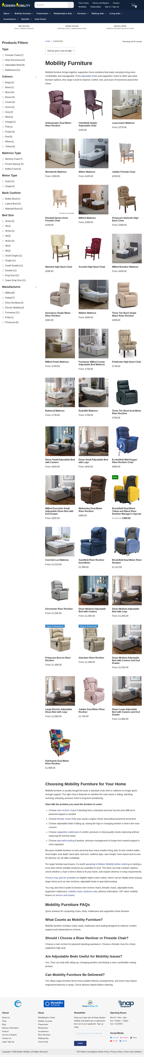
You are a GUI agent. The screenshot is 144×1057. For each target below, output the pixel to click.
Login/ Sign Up (8, 1042)
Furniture (81, 14)
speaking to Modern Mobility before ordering (108, 864)
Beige (9, 82)
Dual (9, 181)
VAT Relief (81, 1052)
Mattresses (12, 70)
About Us (6, 1018)
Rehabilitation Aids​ (63, 14)
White (9, 141)
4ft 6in (9, 241)
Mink (9, 117)
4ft (8, 236)
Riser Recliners (15, 60)
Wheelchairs (43, 1028)
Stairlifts (25, 19)
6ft (8, 251)
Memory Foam (13, 159)
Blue (9, 92)
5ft (8, 246)
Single (10, 186)
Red (8, 136)
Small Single (13, 255)
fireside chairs (64, 819)
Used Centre (40, 19)
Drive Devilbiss (14, 303)
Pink (9, 127)
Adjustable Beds (15, 65)
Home (47, 41)
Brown (10, 97)
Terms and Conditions (133, 1052)
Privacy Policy (117, 1052)
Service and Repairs (101, 3)
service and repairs (65, 895)
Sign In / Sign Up (112, 7)
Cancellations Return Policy (98, 1052)
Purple (10, 132)
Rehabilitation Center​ (46, 1018)
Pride (9, 317)
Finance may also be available (60, 878)
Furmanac (12, 312)
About (6, 14)
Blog (4, 1024)
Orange (10, 122)
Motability (82, 7)
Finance (116, 3)
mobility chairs (75, 891)
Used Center (43, 1042)
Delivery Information (10, 1028)
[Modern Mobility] (16, 5)
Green (9, 107)
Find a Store (84, 3)
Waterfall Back (13, 209)
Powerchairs (42, 14)
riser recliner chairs (66, 810)
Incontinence (10, 19)
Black (9, 87)
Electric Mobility (14, 307)
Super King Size (15, 280)
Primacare (11, 322)
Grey (9, 112)
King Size (12, 275)
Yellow (10, 146)
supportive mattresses (68, 832)
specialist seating (65, 840)
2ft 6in (9, 221)
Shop (4, 1021)
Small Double (14, 265)
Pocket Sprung (14, 164)
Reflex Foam (13, 169)
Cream (10, 102)
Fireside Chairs (14, 55)
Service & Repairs (9, 1035)
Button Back (12, 199)
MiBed (10, 293)
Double (11, 270)
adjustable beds (89, 76)
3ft (8, 226)
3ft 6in (9, 231)
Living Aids (115, 14)
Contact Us (6, 1038)
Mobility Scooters (23, 14)
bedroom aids (90, 891)
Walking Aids (98, 14)
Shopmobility (95, 7)
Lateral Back (13, 203)
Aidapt (10, 297)
